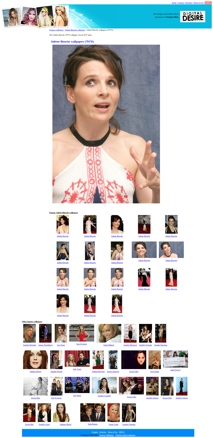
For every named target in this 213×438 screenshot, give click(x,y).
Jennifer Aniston (152, 398)
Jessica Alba (133, 371)
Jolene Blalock (108, 345)
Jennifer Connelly (104, 396)
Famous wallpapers (56, 30)
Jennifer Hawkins (29, 345)
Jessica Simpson (113, 371)
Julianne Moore (35, 371)
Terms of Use (198, 3)
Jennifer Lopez (44, 424)
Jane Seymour (81, 344)
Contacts (181, 3)
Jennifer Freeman (145, 345)
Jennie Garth (113, 424)
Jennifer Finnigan (128, 424)
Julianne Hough (56, 371)
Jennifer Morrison (130, 345)
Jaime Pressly (175, 370)
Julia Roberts (93, 424)
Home (174, 3)
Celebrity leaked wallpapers (125, 435)
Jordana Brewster (98, 371)
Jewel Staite (154, 371)
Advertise (188, 3)
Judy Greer (77, 369)
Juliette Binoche (63, 236)
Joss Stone (61, 345)
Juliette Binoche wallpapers (75, 30)
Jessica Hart (35, 398)
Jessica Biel (29, 424)
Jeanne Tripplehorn (45, 345)
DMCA (208, 3)
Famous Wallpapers (106, 435)
